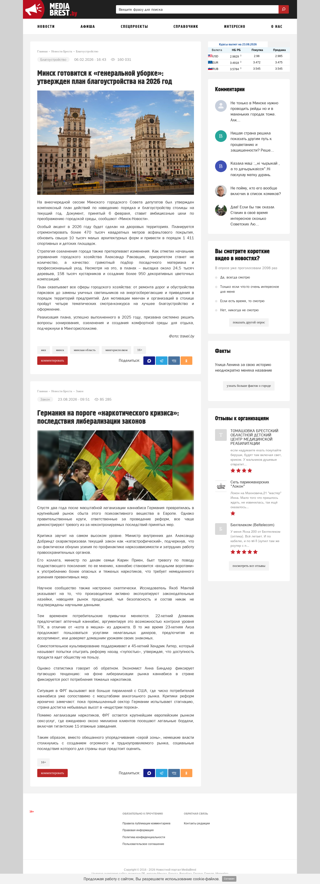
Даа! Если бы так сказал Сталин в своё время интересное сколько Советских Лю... (252, 215)
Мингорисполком (116, 350)
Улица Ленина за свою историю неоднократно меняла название (243, 367)
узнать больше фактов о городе (249, 386)
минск (60, 350)
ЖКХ (43, 350)
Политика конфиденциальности (144, 837)
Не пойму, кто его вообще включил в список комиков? (256, 191)
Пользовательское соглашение (143, 844)
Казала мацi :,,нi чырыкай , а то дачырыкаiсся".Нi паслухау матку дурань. (255, 169)
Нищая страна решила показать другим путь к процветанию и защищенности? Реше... (252, 141)
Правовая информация (138, 830)
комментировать (52, 360)
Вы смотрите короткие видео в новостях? (242, 255)
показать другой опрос (249, 322)
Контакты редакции (197, 823)
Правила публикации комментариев (146, 823)
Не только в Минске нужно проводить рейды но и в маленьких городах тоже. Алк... (254, 111)
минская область (85, 350)
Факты (223, 351)
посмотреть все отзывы (249, 566)
